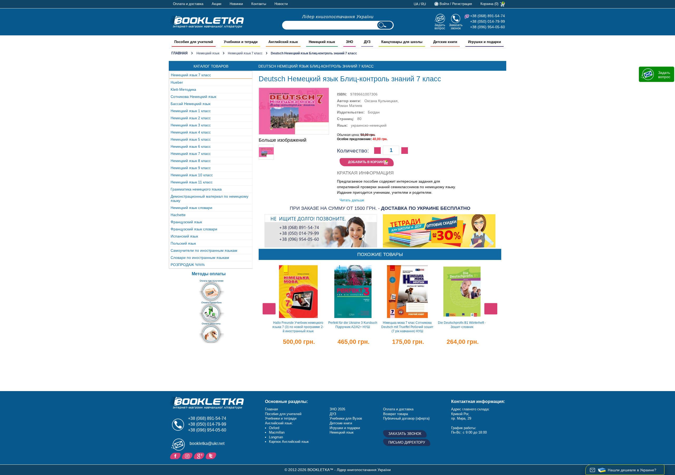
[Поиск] (385, 25)
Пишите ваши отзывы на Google (200, 455)
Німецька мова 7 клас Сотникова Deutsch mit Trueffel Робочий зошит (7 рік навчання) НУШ (407, 327)
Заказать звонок (455, 26)
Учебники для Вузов (346, 418)
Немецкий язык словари (191, 208)
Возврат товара (395, 414)
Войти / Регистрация (456, 4)
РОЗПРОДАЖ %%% (188, 265)
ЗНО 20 (335, 409)
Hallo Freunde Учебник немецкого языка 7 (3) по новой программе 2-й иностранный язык (298, 327)
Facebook (176, 455)
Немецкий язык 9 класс (191, 168)
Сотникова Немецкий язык (193, 96)
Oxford (274, 428)
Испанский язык (184, 236)
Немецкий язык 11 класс (192, 182)
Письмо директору (406, 442)
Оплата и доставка (188, 4)
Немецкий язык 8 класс (191, 161)
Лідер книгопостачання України (338, 17)
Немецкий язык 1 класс (191, 111)
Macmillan (277, 432)
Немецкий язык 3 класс (191, 125)
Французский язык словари (194, 229)
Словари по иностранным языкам (200, 257)
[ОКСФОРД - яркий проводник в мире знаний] (207, 21)
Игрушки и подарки (345, 428)
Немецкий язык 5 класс (191, 139)
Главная (179, 53)
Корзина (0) (489, 4)
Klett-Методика (183, 89)
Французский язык (186, 222)
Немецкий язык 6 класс (191, 146)
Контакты (258, 4)
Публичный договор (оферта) (406, 418)
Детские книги (341, 423)
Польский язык (183, 243)
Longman (276, 437)
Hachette (178, 215)
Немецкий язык (207, 53)
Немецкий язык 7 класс (245, 53)
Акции (216, 4)
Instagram (188, 455)
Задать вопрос (440, 26)
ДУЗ (333, 414)
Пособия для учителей (283, 414)
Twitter (212, 455)
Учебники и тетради (280, 418)
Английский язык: (279, 423)
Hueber (177, 82)
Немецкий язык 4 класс (191, 132)
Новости (281, 4)
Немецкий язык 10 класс (192, 175)
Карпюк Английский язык (289, 442)
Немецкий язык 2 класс (191, 118)
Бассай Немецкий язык (190, 104)
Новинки (236, 4)
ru (423, 4)
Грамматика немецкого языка (196, 189)
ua (416, 4)
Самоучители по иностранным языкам (204, 250)
